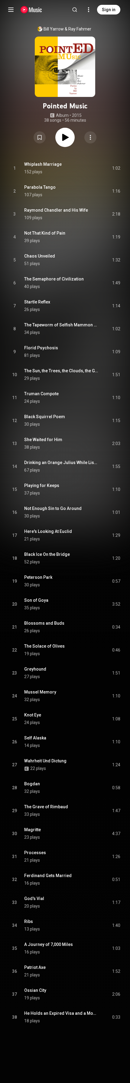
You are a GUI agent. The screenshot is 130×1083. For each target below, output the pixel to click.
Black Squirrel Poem (44, 416)
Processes (35, 852)
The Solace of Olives (44, 646)
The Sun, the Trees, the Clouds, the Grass (61, 370)
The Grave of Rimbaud (46, 806)
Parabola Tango (40, 187)
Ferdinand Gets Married (48, 875)
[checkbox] (116, 168)
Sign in (108, 9)
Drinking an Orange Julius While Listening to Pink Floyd (61, 462)
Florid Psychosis (41, 347)
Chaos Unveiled (39, 256)
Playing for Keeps (41, 485)
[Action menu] (90, 137)
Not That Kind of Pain (44, 233)
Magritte (32, 829)
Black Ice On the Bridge (47, 554)
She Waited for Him (43, 439)
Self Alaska (35, 737)
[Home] (31, 9)
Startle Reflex (37, 302)
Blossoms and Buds (44, 623)
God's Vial (34, 898)
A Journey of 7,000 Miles (48, 944)
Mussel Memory (40, 692)
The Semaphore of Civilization (54, 279)
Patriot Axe (35, 967)
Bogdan (32, 783)
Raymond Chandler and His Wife (56, 210)
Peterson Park (38, 577)
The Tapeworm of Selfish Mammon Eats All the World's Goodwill (61, 324)
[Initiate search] (75, 9)
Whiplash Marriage (43, 164)
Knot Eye (32, 715)
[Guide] (11, 9)
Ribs (28, 921)
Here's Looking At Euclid (48, 531)
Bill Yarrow (54, 29)
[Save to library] (39, 137)
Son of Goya (36, 600)
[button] (40, 137)
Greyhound (35, 669)
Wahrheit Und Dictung (45, 760)
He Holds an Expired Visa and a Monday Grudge (61, 1013)
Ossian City (35, 990)
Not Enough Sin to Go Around (53, 508)
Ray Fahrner (79, 29)
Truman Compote (41, 393)
